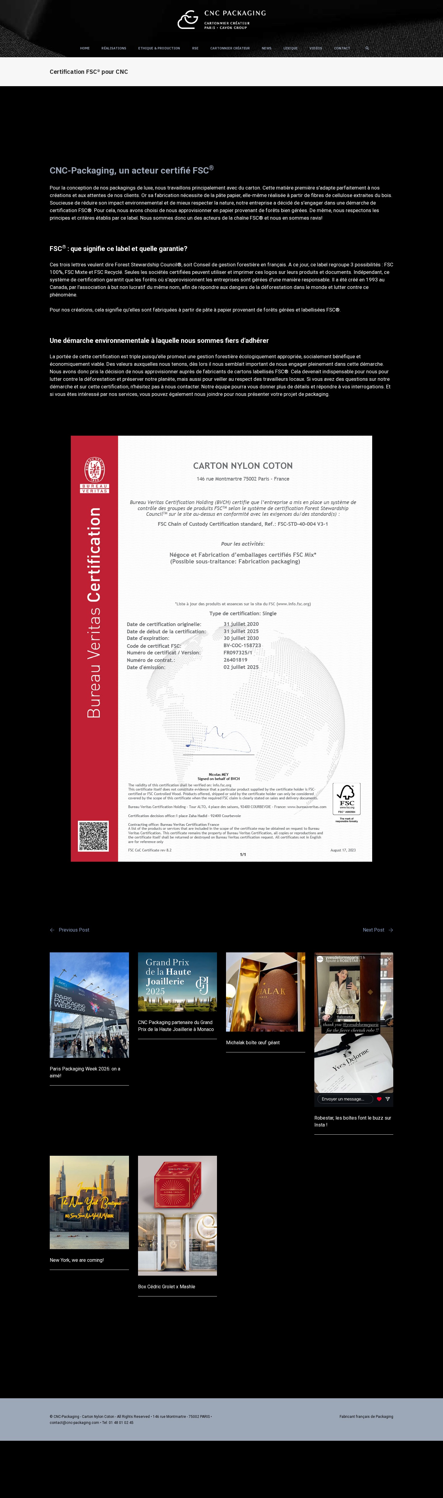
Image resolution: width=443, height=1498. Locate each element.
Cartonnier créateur (230, 48)
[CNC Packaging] (221, 19)
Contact (342, 48)
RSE (195, 48)
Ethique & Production (159, 48)
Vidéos (315, 48)
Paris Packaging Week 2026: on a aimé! (85, 1072)
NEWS (267, 48)
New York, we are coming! (77, 1260)
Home (85, 48)
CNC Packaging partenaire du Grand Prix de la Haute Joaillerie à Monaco (176, 1026)
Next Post (373, 930)
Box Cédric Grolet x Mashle (166, 1287)
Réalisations (114, 48)
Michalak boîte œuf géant (253, 1042)
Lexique (290, 48)
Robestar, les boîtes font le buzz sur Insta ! (352, 1121)
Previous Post (74, 930)
